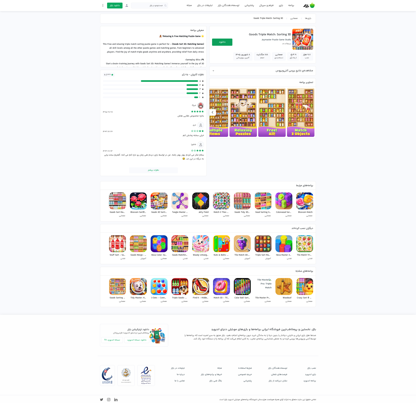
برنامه (291, 5)
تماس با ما (180, 381)
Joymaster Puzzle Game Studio (276, 40)
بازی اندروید (310, 374)
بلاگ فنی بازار (215, 381)
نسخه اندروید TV (112, 340)
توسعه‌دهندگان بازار (228, 5)
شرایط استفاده (245, 368)
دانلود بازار (115, 5)
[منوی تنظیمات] (103, 5)
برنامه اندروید (309, 381)
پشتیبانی (249, 5)
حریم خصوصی (245, 374)
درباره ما (181, 374)
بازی (281, 5)
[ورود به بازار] (127, 5)
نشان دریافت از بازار (278, 381)
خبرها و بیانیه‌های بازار (211, 374)
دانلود (222, 42)
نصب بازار (311, 368)
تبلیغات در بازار (205, 5)
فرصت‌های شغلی (279, 374)
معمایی (294, 18)
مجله (189, 5)
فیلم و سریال (266, 5)
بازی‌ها (308, 18)
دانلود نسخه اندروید (136, 340)
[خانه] (309, 5)
